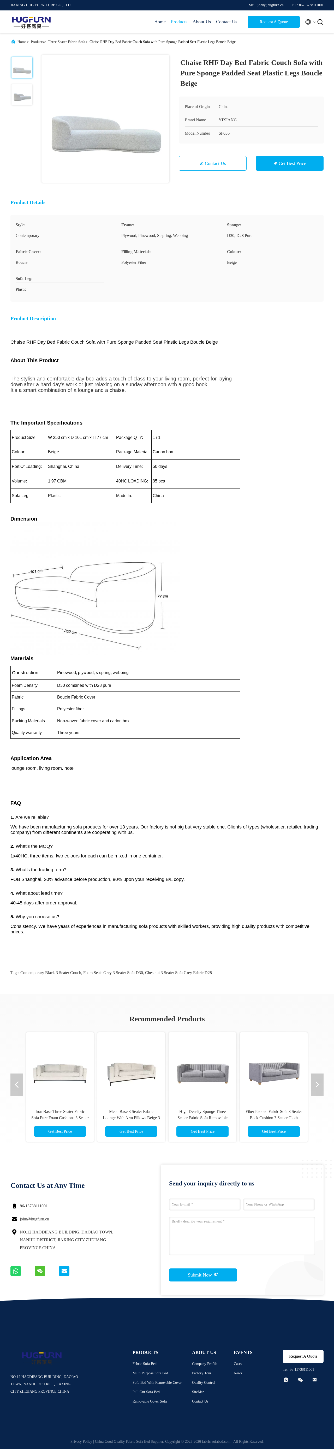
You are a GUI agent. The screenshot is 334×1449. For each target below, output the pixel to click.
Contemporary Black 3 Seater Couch (50, 972)
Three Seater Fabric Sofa (66, 42)
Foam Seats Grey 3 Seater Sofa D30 (113, 972)
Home (160, 21)
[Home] (31, 22)
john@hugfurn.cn (34, 1219)
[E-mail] (70, 1275)
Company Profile (204, 1364)
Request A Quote (274, 22)
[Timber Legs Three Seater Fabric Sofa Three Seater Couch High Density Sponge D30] (60, 1066)
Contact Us (226, 21)
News (238, 1373)
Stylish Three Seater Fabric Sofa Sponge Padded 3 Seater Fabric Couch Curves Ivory (202, 1117)
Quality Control (203, 1383)
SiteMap (198, 1392)
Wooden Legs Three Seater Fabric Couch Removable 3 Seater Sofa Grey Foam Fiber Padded (131, 1117)
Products (179, 21)
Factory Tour (201, 1373)
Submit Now (200, 1275)
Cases (238, 1364)
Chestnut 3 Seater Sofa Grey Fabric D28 (178, 972)
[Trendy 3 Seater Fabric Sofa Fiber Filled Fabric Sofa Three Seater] (273, 1066)
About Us (202, 21)
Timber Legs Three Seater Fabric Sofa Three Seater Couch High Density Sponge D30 (60, 1117)
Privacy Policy (81, 1442)
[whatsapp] (22, 1275)
